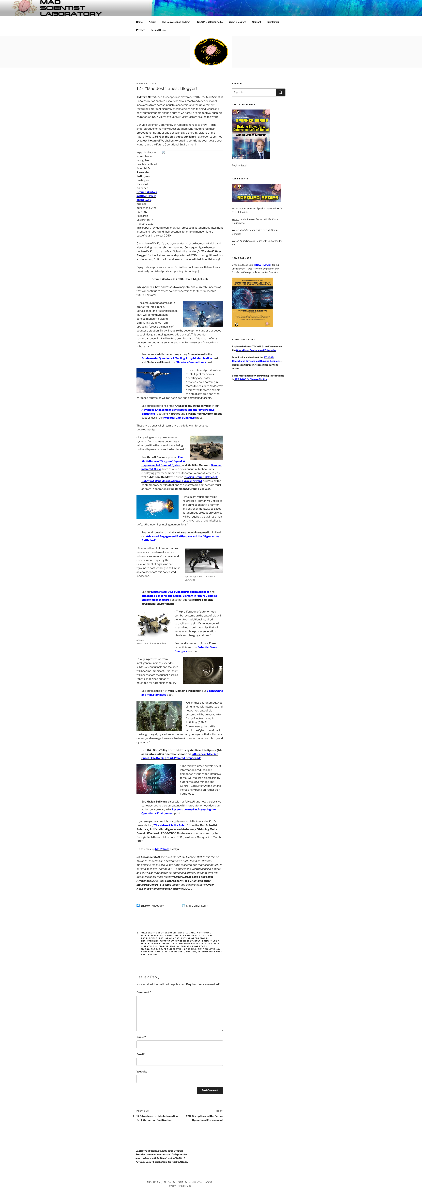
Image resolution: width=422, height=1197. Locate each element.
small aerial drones (169, 952)
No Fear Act (170, 1182)
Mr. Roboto (162, 849)
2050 (181, 933)
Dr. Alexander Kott (188, 935)
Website (141, 1071)
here (243, 165)
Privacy (140, 30)
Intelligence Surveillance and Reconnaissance (174, 944)
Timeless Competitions (191, 362)
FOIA (180, 1182)
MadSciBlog (149, 949)
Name (141, 1037)
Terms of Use (184, 1185)
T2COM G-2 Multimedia (210, 21)
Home (139, 21)
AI (187, 933)
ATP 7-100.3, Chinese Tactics (250, 379)
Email (140, 1054)
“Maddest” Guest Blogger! (159, 933)
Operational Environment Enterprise (256, 350)
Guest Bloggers (237, 21)
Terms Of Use (158, 30)
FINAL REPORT (263, 264)
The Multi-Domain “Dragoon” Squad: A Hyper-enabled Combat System (163, 461)
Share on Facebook (152, 905)
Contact (256, 21)
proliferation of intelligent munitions (191, 949)
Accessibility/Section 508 (198, 1182)
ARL (193, 933)
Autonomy (167, 935)
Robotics (147, 952)
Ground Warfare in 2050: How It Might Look (146, 196)
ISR (211, 944)
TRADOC (191, 952)
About (152, 21)
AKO (149, 1182)
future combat (169, 938)
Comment (143, 992)
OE (160, 949)
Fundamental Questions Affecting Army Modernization (176, 358)
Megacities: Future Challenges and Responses (180, 591)
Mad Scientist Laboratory (188, 946)
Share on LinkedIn (197, 905)
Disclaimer (273, 21)
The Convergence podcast (176, 21)
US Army (158, 1182)
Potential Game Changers (179, 417)
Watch (235, 208)
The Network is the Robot (170, 825)
